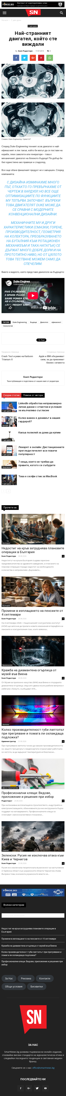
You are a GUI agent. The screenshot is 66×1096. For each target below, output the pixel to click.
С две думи (16, 20)
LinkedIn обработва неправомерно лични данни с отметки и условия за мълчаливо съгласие (40, 407)
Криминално (7, 665)
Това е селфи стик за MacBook (37, 476)
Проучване (6, 467)
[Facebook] (20, 1088)
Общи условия (13, 986)
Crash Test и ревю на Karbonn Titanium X (17, 358)
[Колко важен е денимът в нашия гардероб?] (9, 421)
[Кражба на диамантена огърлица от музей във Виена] (33, 651)
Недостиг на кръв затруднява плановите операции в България (33, 550)
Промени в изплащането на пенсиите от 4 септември (29, 939)
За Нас (9, 978)
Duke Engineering (20, 322)
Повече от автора (33, 395)
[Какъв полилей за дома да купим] (9, 436)
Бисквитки (37, 986)
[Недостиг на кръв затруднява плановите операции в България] (33, 529)
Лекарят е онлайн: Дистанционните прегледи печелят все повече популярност (41, 451)
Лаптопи (5, 724)
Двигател (44, 322)
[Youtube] (45, 1088)
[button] (61, 13)
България (6, 543)
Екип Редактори (25, 51)
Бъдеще (33, 322)
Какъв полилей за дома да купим (39, 432)
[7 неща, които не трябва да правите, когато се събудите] (9, 464)
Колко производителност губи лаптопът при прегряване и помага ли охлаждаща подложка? (33, 733)
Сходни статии (11, 395)
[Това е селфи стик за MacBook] (9, 480)
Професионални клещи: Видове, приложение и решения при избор (28, 795)
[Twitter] (37, 1088)
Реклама (26, 978)
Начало (5, 20)
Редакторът (7, 801)
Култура (5, 425)
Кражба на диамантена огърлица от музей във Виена (29, 946)
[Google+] (29, 1088)
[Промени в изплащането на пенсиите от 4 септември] (33, 592)
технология (8, 326)
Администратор (9, 741)
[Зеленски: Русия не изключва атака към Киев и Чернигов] (33, 836)
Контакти (44, 978)
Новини (5, 850)
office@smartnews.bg (43, 1067)
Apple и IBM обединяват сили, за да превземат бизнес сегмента (51, 359)
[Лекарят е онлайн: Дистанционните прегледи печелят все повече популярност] (9, 450)
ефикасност (56, 322)
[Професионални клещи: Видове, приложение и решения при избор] (33, 774)
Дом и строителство (10, 788)
